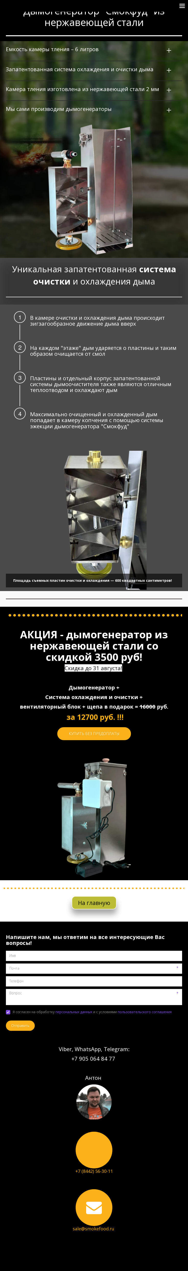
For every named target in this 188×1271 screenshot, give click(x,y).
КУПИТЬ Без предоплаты (94, 733)
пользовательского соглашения (145, 1012)
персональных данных (74, 1012)
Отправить (20, 1025)
